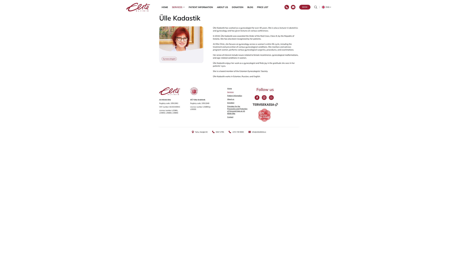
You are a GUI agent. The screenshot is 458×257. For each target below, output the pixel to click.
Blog (250, 7)
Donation (237, 7)
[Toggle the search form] (315, 7)
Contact (230, 117)
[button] (327, 7)
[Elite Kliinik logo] (138, 7)
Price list (262, 7)
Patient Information (201, 7)
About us (222, 7)
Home (165, 7)
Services (177, 7)
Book (304, 7)
